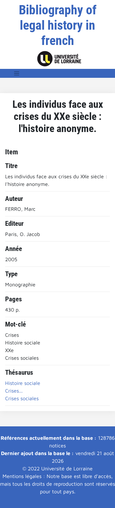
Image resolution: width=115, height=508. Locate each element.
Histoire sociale (22, 383)
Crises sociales (22, 398)
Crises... (14, 391)
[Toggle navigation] (17, 73)
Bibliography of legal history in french (57, 25)
